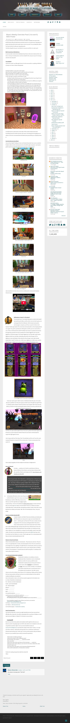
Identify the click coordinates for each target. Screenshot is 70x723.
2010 (52, 140)
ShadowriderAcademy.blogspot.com (18, 602)
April (53, 136)
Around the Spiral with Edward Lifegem (57, 172)
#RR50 (32, 532)
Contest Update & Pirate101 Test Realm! (60, 57)
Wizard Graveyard (54, 181)
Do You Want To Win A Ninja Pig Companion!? (59, 51)
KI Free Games (52, 76)
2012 (52, 98)
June (53, 133)
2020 (52, 90)
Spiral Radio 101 (52, 80)
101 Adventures (54, 198)
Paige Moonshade (20, 91)
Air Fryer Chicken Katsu (56, 173)
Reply (9, 674)
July (53, 132)
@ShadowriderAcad (16, 604)
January (53, 138)
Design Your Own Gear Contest (33, 490)
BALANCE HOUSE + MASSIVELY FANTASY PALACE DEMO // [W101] (57, 211)
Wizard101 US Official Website (55, 74)
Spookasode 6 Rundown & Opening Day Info (57, 108)
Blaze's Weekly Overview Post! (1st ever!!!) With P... (58, 126)
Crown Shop (12, 486)
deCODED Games (54, 203)
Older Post (42, 706)
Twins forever (54, 124)
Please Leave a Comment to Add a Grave (57, 183)
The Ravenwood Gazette (56, 191)
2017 (52, 93)
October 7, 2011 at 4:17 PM (24, 670)
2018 (52, 91)
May (53, 135)
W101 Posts (11, 22)
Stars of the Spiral (54, 166)
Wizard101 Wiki (52, 78)
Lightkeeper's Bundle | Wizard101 (56, 178)
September (54, 128)
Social (4, 26)
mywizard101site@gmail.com (12, 627)
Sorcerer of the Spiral (55, 209)
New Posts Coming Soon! (57, 106)
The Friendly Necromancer (56, 161)
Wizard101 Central (53, 77)
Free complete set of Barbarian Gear (21, 488)
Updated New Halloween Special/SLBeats (56, 117)
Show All (63, 215)
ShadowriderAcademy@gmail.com (14, 601)
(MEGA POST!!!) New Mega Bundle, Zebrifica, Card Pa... (58, 114)
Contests (29, 22)
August (53, 130)
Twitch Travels (20, 22)
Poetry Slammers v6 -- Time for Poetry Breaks (57, 163)
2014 (52, 95)
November (54, 103)
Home (4, 22)
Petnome (51, 81)
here (15, 505)
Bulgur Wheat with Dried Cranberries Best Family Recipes (56, 194)
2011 (52, 99)
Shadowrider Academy (20, 606)
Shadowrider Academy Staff (57, 122)
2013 (52, 96)
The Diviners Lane (34, 342)
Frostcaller (53, 186)
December (54, 101)
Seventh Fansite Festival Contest (56, 188)
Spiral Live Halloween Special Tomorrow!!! (57, 111)
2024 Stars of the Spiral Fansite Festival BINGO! (57, 168)
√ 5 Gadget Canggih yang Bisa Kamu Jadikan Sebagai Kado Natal (57, 205)
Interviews (37, 22)
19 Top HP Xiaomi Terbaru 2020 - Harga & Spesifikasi (56, 199)
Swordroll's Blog (54, 176)
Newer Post (5, 706)
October (54, 104)
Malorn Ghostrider (13, 670)
